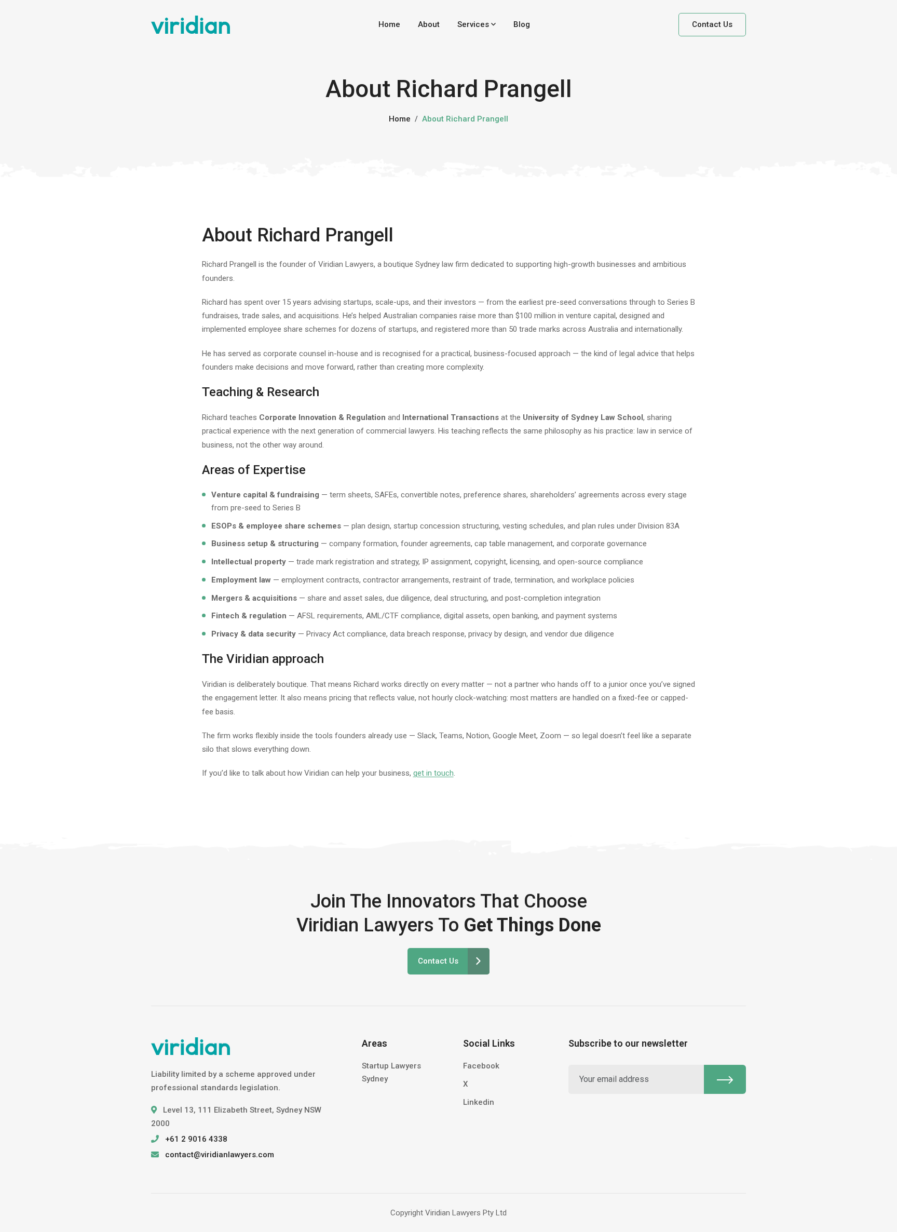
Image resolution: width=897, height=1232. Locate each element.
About (429, 24)
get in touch (433, 773)
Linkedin (478, 1102)
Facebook (481, 1066)
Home (389, 24)
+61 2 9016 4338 (196, 1139)
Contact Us (712, 24)
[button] (476, 24)
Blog (521, 24)
